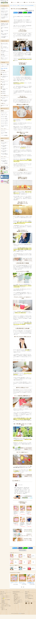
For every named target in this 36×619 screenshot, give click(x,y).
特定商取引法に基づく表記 (29, 595)
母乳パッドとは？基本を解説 (4, 31)
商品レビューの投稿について (18, 600)
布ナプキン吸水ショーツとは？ (4, 143)
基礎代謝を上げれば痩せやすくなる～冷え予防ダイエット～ (4, 24)
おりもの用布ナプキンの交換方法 (4, 17)
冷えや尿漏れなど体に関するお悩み (4, 51)
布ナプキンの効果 (4, 116)
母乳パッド (3, 608)
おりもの (2, 68)
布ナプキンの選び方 (4, 118)
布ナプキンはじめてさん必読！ (4, 44)
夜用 (6, 68)
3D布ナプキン (4, 72)
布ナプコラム (3, 130)
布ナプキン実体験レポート (4, 133)
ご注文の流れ (16, 594)
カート (34, 2)
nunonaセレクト (5, 74)
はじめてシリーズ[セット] (5, 82)
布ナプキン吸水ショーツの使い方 (4, 148)
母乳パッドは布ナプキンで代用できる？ (4, 34)
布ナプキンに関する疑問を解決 (4, 48)
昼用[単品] (3, 91)
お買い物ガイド (26, 2)
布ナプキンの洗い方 (4, 123)
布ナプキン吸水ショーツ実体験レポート (4, 161)
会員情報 (31, 2)
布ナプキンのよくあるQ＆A (4, 126)
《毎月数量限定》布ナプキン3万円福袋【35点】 (30, 582)
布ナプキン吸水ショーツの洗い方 (4, 151)
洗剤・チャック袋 (5, 105)
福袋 (3, 86)
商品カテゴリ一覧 (3, 593)
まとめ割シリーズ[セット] (5, 84)
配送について (16, 595)
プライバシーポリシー (28, 594)
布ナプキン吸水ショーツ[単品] (5, 100)
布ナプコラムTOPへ (22, 550)
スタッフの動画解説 (4, 135)
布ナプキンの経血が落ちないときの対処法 (4, 14)
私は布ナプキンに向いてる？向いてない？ (4, 12)
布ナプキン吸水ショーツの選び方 (4, 146)
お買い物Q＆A (16, 603)
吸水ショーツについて (14, 2)
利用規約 (26, 593)
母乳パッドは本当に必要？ (4, 28)
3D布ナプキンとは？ (4, 114)
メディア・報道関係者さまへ (29, 598)
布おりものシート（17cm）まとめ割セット (22, 582)
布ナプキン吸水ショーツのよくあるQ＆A (4, 154)
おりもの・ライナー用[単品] (5, 89)
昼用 (4, 68)
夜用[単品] (3, 93)
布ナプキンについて (20, 2)
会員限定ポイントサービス (18, 599)
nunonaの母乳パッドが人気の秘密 (4, 37)
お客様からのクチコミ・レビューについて (4, 59)
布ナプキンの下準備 (4, 120)
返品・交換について (17, 598)
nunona (20, 613)
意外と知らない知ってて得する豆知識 (4, 55)
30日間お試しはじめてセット (5, 77)
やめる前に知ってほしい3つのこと (4, 9)
